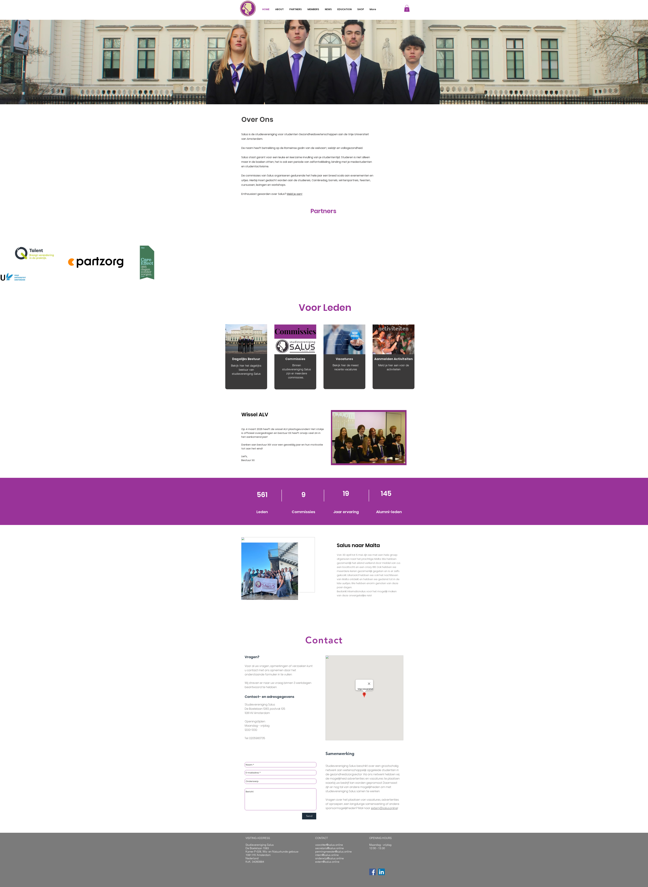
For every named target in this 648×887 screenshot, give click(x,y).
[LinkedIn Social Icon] (381, 872)
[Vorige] (19, 250)
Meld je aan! (294, 194)
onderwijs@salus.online (329, 858)
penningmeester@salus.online (333, 851)
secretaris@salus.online (329, 848)
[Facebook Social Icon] (372, 872)
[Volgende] (629, 250)
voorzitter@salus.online (329, 844)
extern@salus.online (384, 808)
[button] (407, 8)
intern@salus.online (327, 855)
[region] (246, 356)
